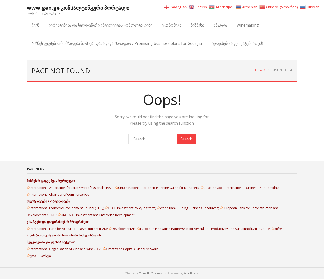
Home (258, 70)
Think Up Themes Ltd (153, 273)
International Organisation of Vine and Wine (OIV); (66, 249)
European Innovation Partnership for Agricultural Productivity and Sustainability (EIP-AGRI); (205, 228)
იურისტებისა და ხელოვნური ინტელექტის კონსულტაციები (100, 25)
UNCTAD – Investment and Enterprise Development (97, 215)
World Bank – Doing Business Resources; (190, 208)
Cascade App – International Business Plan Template (242, 187)
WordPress (191, 273)
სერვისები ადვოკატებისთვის (237, 43)
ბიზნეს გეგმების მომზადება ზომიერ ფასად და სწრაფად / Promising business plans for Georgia (117, 43)
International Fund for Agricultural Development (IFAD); (69, 228)
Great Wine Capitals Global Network (132, 249)
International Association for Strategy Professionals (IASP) (72, 187)
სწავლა (220, 25)
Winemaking (247, 25)
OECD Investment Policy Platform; (132, 208)
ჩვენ (35, 25)
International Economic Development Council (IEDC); (67, 208)
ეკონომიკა (171, 25)
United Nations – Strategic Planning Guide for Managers (159, 187)
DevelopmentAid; (124, 228)
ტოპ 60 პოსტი (40, 256)
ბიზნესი (197, 25)
